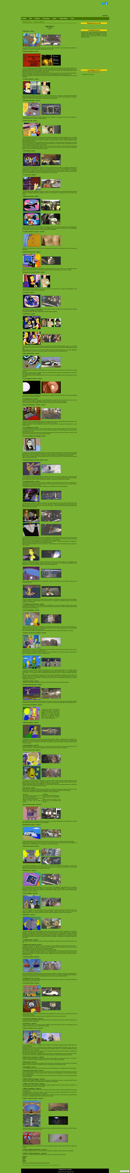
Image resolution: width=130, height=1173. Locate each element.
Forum (72, 18)
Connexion (105, 15)
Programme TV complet (88, 74)
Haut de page (124, 1171)
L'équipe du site (62, 1169)
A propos (69, 1169)
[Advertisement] (93, 53)
